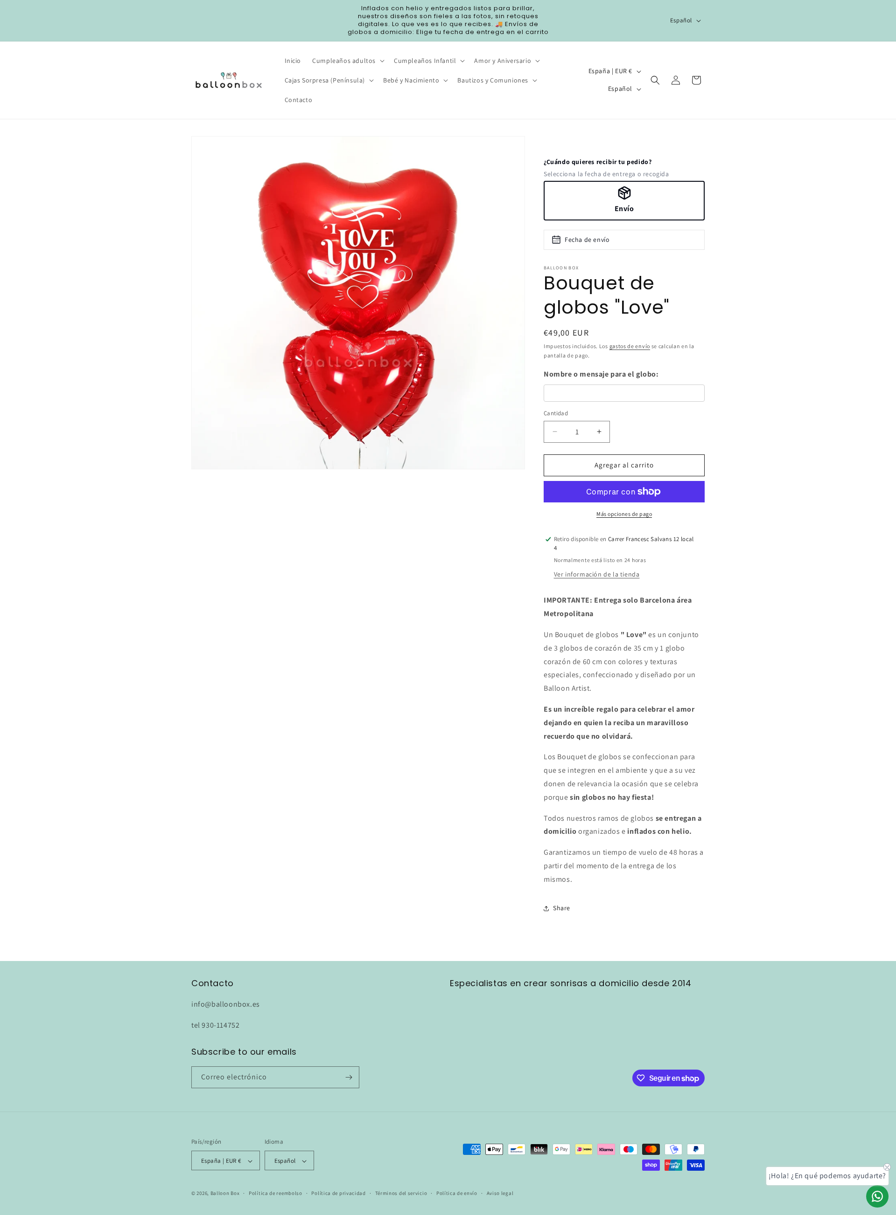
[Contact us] (877, 1196)
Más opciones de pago (624, 513)
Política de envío (456, 1193)
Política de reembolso (275, 1193)
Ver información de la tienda (597, 574)
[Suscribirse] (348, 1077)
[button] (347, 60)
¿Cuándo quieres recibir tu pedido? (597, 162)
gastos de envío (630, 346)
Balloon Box (225, 1193)
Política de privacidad (338, 1193)
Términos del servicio (401, 1193)
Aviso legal (500, 1193)
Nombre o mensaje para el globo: (601, 374)
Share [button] (561, 908)
